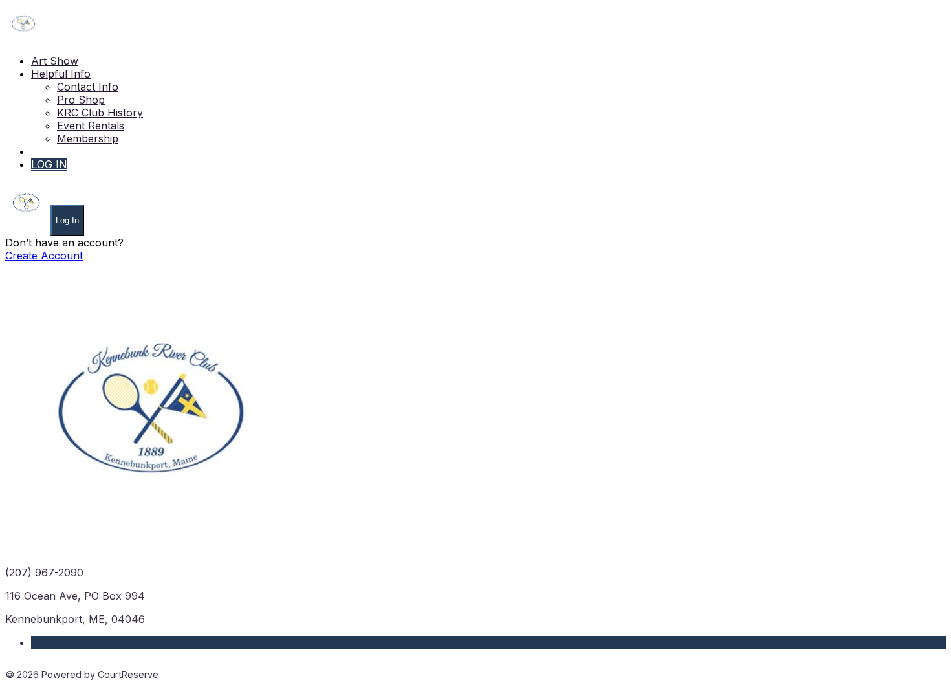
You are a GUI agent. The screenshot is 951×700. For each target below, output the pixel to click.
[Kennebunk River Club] (23, 37)
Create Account (44, 255)
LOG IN (49, 164)
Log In (67, 220)
